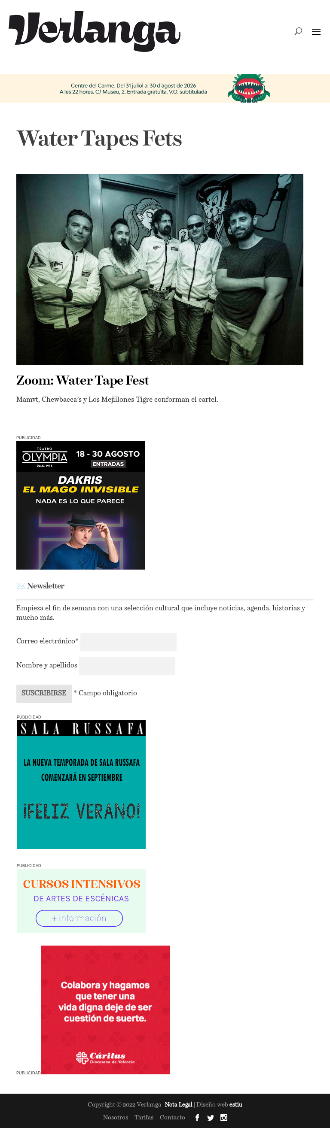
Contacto (172, 1118)
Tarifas (143, 1118)
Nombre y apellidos (46, 665)
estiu (235, 1105)
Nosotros (115, 1118)
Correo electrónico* (48, 641)
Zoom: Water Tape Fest (82, 381)
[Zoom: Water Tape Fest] (159, 269)
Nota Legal (179, 1105)
